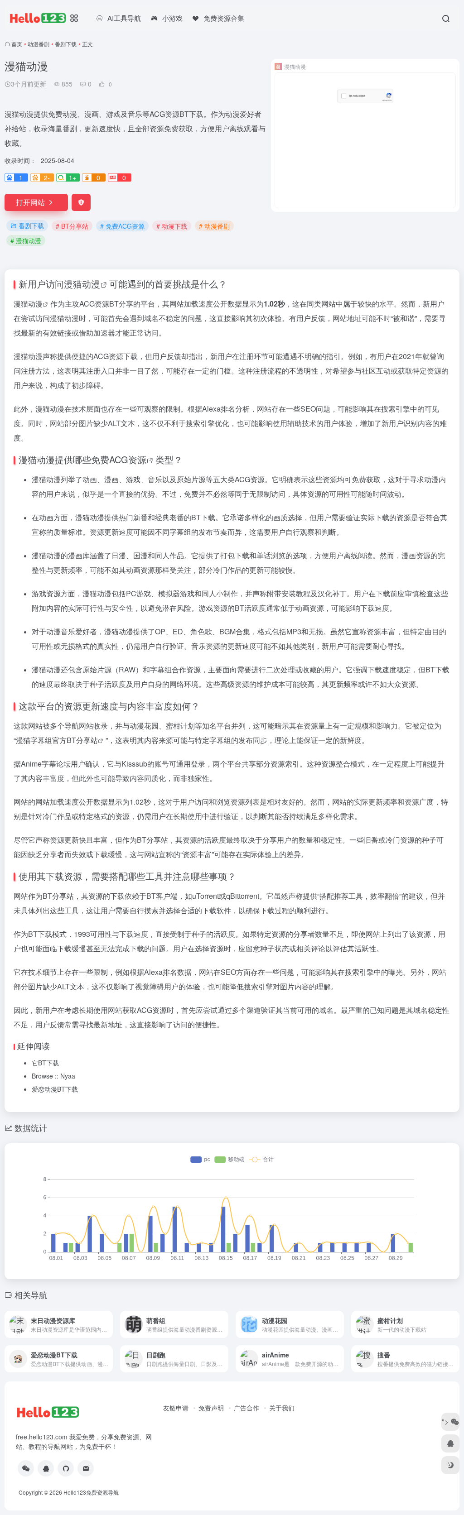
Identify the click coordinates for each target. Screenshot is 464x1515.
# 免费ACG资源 (122, 225)
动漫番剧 (38, 44)
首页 (16, 44)
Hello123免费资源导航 (91, 1492)
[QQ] (46, 1468)
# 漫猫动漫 (25, 240)
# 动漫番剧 (214, 225)
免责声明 (211, 1407)
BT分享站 (82, 740)
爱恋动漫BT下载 (55, 1088)
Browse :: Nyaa (53, 1075)
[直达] (107, 1324)
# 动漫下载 (171, 225)
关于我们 (282, 1407)
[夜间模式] (450, 1465)
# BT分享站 (72, 225)
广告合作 (246, 1407)
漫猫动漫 (82, 283)
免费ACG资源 (118, 459)
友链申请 (175, 1407)
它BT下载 (45, 1062)
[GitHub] (66, 1468)
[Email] (85, 1468)
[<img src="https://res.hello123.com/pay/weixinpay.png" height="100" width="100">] (26, 1468)
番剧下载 (66, 44)
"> (446, 1421)
